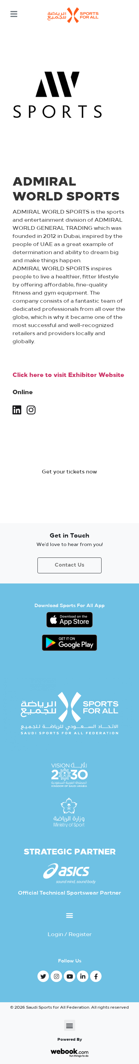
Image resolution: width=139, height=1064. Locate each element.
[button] (69, 472)
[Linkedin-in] (82, 976)
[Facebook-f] (96, 976)
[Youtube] (69, 976)
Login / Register (70, 934)
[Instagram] (56, 976)
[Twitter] (43, 976)
